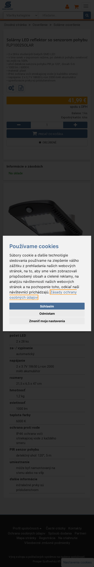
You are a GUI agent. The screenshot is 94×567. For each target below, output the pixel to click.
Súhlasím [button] (47, 306)
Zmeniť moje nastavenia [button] (47, 321)
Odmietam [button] (47, 313)
